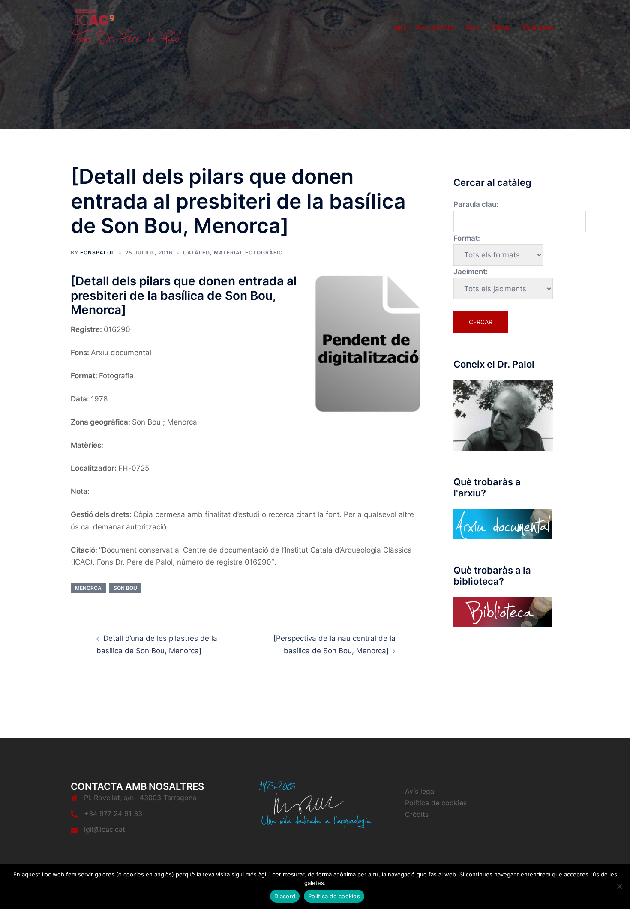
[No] (619, 886)
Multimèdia (537, 27)
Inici (399, 27)
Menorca (88, 588)
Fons (472, 27)
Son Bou (125, 588)
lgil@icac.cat (104, 829)
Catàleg (196, 252)
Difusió (500, 27)
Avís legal (420, 791)
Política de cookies (436, 802)
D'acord (284, 896)
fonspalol (97, 252)
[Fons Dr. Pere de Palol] (126, 26)
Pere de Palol (435, 27)
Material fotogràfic (248, 252)
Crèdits (417, 814)
